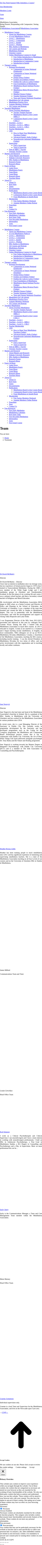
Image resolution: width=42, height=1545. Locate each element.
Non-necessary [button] (5, 1523)
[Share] (3, 1542)
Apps (2, 14)
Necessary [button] (3, 1506)
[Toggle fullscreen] (5, 1542)
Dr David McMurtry (7, 574)
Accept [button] (31, 1467)
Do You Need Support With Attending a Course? (17, 3)
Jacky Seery (4, 1210)
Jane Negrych (5, 704)
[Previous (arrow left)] (1, 1544)
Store (2, 18)
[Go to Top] (21, 1456)
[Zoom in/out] (8, 1542)
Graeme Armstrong (7, 1399)
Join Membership (6, 7)
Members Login (5, 11)
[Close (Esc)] (1, 1542)
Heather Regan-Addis (7, 849)
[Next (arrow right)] (3, 1544)
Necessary (6, 1509)
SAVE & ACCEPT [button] (7, 1540)
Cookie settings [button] (21, 1467)
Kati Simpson (5, 1132)
